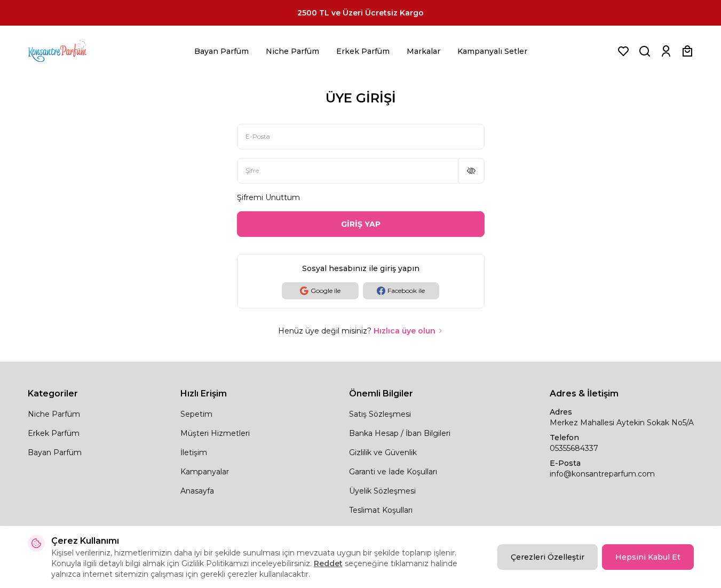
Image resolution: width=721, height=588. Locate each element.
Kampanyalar (204, 471)
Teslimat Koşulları (381, 510)
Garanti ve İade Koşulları (393, 471)
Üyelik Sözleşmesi (382, 491)
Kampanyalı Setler (492, 51)
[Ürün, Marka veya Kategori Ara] (644, 51)
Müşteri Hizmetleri (215, 433)
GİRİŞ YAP (361, 224)
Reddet (328, 563)
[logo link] (70, 51)
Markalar (423, 51)
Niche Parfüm (292, 51)
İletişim (193, 452)
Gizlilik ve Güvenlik (383, 452)
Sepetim (196, 414)
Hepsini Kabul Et (647, 557)
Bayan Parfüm (221, 51)
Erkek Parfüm (363, 51)
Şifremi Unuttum (268, 197)
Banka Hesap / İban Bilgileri (399, 433)
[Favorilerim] (623, 51)
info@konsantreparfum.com (602, 474)
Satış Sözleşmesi (380, 414)
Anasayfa (197, 491)
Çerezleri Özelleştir (547, 557)
